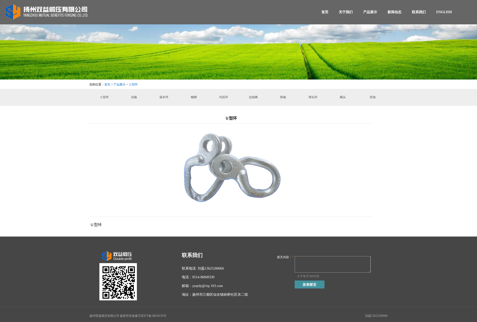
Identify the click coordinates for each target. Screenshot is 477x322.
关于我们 (346, 12)
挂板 (134, 97)
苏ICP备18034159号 (153, 316)
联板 (283, 97)
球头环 (313, 97)
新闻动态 (394, 12)
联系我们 (419, 12)
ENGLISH (444, 12)
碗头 (343, 97)
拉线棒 (253, 97)
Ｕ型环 (133, 84)
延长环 (163, 97)
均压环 (223, 97)
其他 (373, 97)
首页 (324, 12)
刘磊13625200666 (376, 316)
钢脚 (194, 97)
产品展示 (370, 12)
